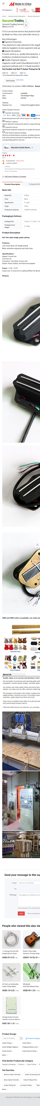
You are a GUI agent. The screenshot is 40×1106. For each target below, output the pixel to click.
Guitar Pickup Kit (10, 1085)
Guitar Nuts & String (29, 1051)
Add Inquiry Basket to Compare (15, 176)
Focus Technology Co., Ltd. (28, 1097)
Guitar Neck (26, 1043)
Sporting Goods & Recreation (16, 16)
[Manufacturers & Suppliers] (20, 4)
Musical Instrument (33, 16)
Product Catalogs (33, 1038)
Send (21, 913)
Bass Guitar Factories (11, 1080)
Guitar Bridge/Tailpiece (10, 1047)
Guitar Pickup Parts (30, 1080)
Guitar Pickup (7, 1043)
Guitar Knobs (6, 1051)
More (4, 1089)
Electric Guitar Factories (12, 1074)
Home (4, 16)
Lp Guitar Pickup (26, 1085)
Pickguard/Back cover (30, 1047)
